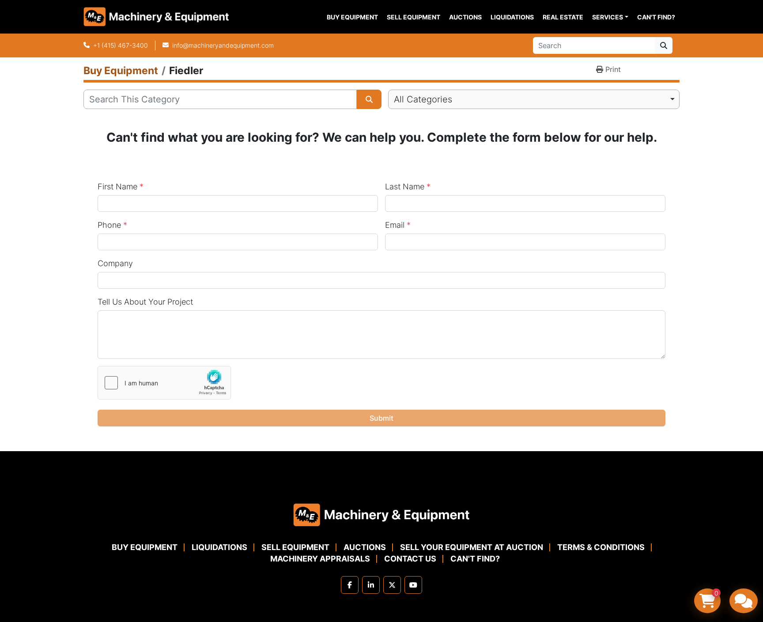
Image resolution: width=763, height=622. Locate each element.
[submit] (663, 45)
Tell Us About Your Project (145, 301)
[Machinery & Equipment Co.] (381, 514)
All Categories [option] (423, 99)
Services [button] (607, 17)
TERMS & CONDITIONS (601, 547)
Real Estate (563, 17)
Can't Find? (656, 17)
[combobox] (534, 99)
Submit (381, 418)
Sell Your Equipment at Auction (471, 547)
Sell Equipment (413, 17)
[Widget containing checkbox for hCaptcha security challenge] (164, 383)
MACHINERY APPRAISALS (320, 558)
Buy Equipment (352, 17)
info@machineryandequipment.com (223, 45)
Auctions (465, 17)
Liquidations (512, 17)
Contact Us (410, 558)
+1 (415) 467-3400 (120, 45)
